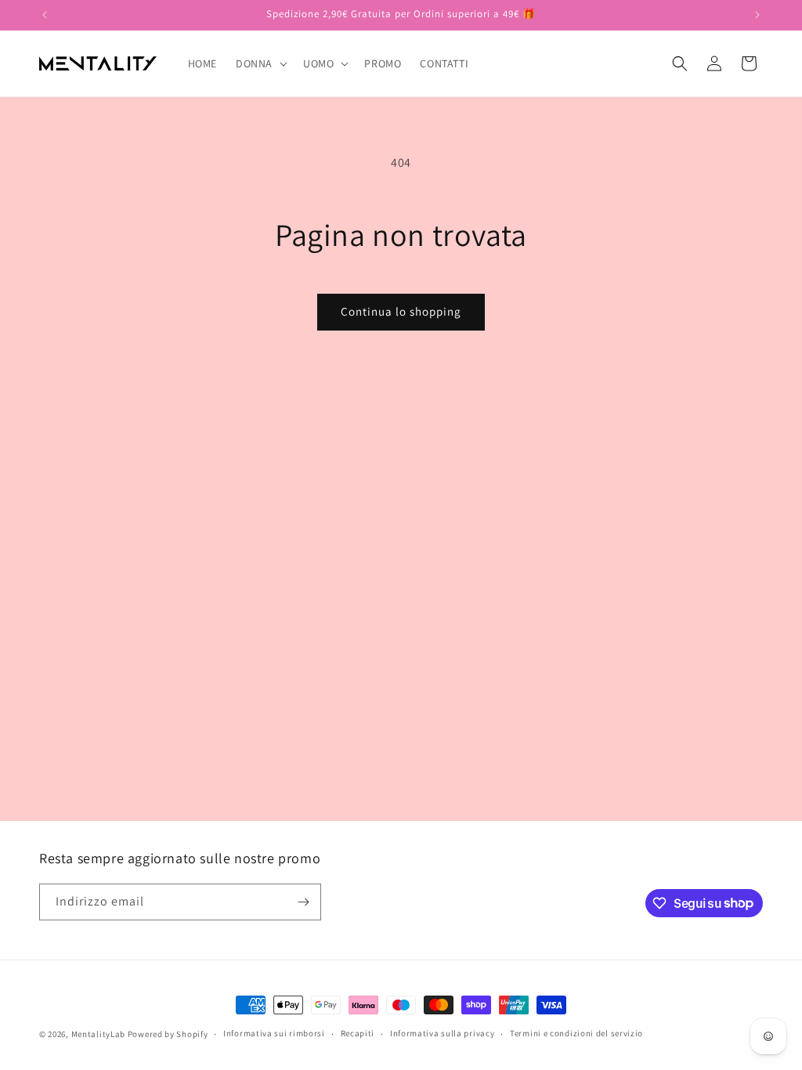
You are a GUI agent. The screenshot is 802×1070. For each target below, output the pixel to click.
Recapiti (358, 1033)
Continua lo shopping (401, 311)
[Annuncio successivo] (757, 15)
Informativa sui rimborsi (274, 1033)
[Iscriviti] (303, 902)
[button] (260, 63)
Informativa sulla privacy (442, 1033)
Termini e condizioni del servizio (576, 1033)
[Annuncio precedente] (44, 15)
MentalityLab (98, 1033)
